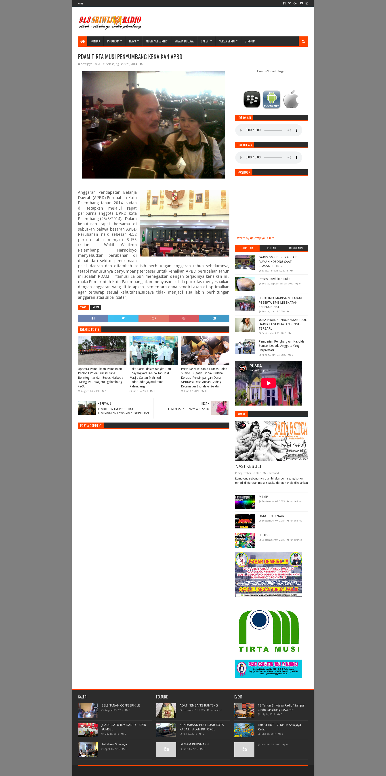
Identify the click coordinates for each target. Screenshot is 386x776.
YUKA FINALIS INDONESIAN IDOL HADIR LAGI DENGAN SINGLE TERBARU (282, 324)
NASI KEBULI (248, 466)
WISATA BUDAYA (184, 41)
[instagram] (306, 3)
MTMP (263, 496)
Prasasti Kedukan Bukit (274, 279)
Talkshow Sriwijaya (114, 744)
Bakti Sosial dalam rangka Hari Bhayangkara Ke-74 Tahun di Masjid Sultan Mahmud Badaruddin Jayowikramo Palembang (150, 377)
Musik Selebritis (157, 41)
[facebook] (284, 3)
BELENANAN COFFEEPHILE (120, 705)
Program (113, 41)
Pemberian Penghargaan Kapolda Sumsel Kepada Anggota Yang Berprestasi (281, 346)
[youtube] (301, 3)
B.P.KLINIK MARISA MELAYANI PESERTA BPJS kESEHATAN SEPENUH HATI (280, 302)
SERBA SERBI (227, 41)
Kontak (95, 41)
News (132, 41)
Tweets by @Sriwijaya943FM (254, 238)
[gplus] (295, 3)
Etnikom (250, 41)
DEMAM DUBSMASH (194, 744)
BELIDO (264, 535)
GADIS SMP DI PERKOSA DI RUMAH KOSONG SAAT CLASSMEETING (279, 261)
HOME (80, 3)
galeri (205, 41)
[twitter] (289, 3)
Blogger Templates (128, 770)
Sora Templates (103, 770)
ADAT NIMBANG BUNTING (199, 705)
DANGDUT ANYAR (271, 516)
